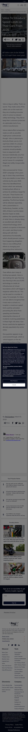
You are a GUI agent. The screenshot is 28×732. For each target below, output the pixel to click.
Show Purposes (14, 380)
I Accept (14, 384)
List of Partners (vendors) (8, 375)
